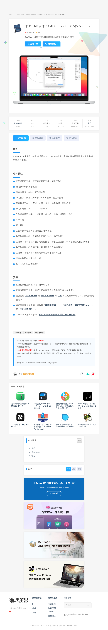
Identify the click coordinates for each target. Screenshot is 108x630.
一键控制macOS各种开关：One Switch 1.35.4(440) (42, 406)
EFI (33, 604)
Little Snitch (31, 296)
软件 (29, 14)
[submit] (88, 605)
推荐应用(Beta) (52, 609)
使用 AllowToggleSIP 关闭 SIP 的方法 (57, 315)
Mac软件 (28, 333)
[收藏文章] (82, 374)
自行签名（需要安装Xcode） (78, 305)
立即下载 (34, 44)
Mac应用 (18, 333)
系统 (34, 613)
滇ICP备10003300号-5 (68, 626)
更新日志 (52, 616)
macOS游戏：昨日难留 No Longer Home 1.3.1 (87, 406)
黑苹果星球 (21, 14)
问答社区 (52, 604)
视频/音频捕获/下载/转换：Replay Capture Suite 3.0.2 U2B (64, 406)
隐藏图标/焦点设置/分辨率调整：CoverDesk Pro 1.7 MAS (42, 427)
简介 (33, 448)
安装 (33, 456)
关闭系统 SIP (26, 309)
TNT (89, 123)
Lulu (60, 296)
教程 (34, 608)
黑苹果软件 (39, 333)
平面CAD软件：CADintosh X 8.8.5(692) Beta (41, 363)
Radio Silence (47, 296)
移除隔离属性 (51, 305)
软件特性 (35, 452)
